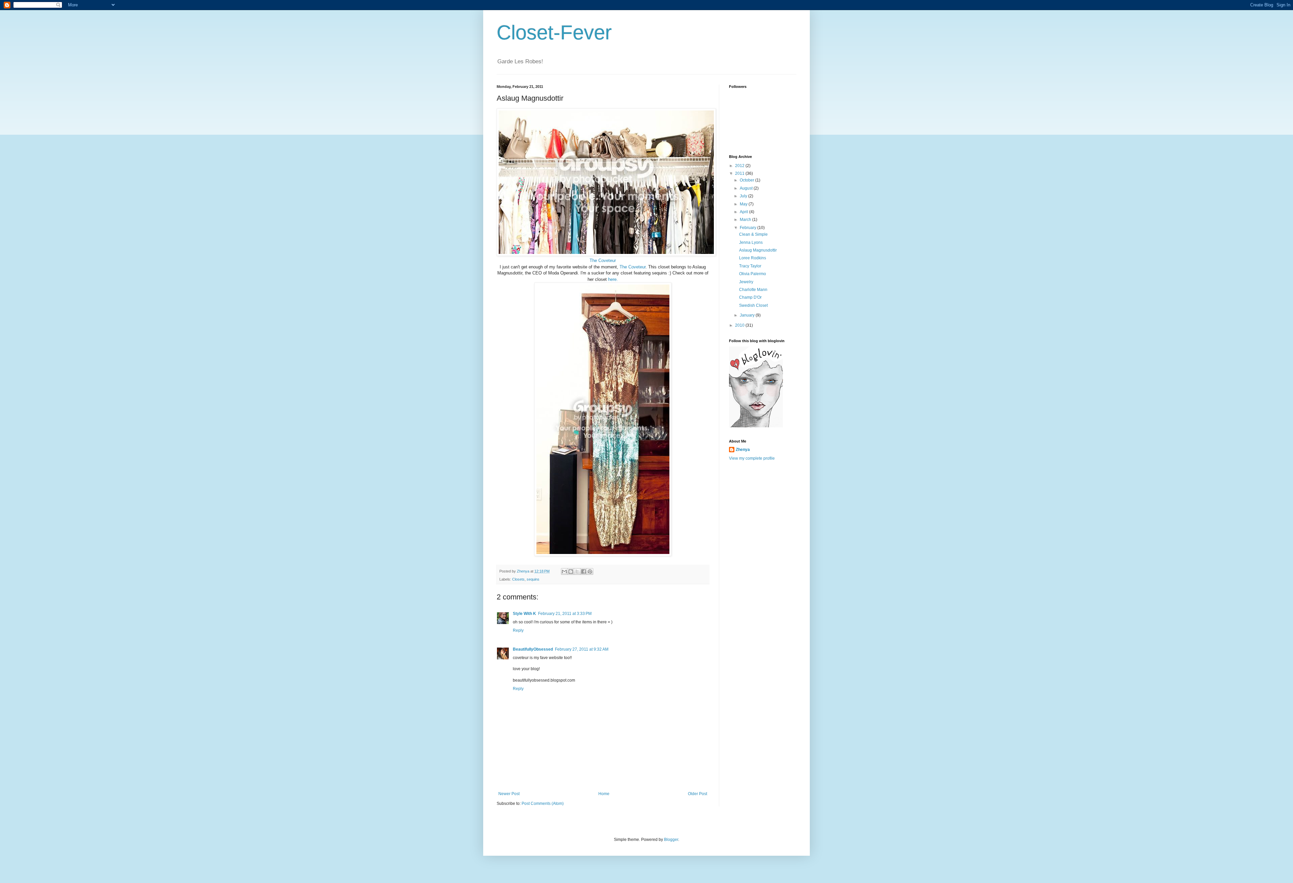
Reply (518, 630)
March (746, 219)
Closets (518, 579)
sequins (533, 579)
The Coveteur (603, 260)
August (747, 188)
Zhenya (743, 449)
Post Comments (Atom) (543, 803)
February (748, 227)
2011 (740, 173)
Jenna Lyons (751, 242)
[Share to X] (577, 571)
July (744, 196)
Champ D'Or (750, 297)
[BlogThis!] (570, 571)
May (744, 204)
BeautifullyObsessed (533, 649)
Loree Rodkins (752, 258)
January (748, 315)
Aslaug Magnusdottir (758, 250)
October (747, 180)
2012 (740, 165)
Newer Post (509, 793)
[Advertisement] (756, 572)
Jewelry (746, 282)
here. (613, 279)
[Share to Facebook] (583, 571)
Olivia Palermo (752, 273)
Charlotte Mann (753, 289)
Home (603, 793)
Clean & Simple (753, 234)
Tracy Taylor (750, 266)
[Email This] (564, 571)
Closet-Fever (554, 32)
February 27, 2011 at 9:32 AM (581, 649)
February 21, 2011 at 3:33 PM (565, 613)
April (744, 211)
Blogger (671, 839)
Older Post (697, 793)
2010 (740, 325)
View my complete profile (752, 458)
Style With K (524, 613)
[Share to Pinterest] (590, 571)
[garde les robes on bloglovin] (756, 426)
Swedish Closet (753, 305)
